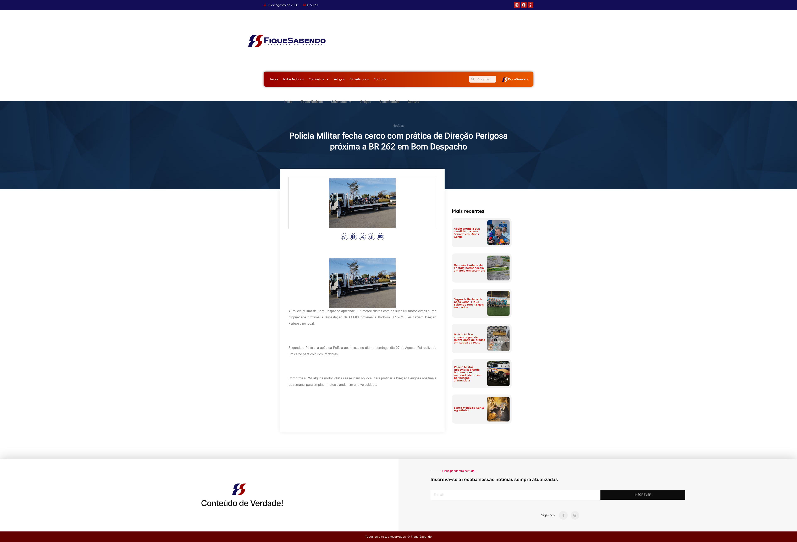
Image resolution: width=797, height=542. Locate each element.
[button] (344, 236)
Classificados (359, 79)
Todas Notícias (293, 79)
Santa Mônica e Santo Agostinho (469, 409)
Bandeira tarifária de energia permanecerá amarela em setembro (469, 267)
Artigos (339, 79)
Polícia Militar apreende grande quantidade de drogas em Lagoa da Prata (469, 338)
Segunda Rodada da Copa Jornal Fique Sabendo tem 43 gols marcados (469, 303)
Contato (380, 79)
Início (274, 79)
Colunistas (316, 79)
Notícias (399, 126)
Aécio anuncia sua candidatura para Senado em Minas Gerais (467, 232)
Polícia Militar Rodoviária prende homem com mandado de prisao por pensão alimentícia (467, 373)
